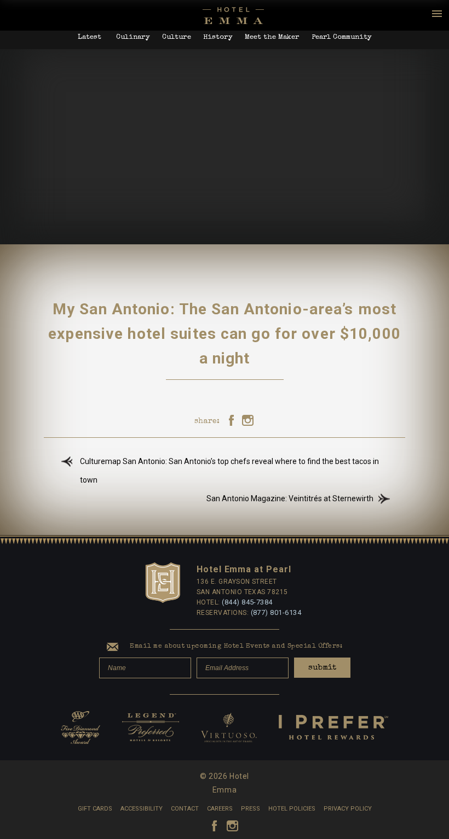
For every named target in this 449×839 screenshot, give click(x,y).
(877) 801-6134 (276, 612)
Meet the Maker (272, 37)
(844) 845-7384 (247, 602)
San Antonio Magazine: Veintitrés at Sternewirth (289, 498)
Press (250, 808)
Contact (185, 808)
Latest (89, 37)
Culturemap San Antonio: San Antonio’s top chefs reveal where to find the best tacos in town (229, 470)
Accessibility (141, 808)
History (218, 37)
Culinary (133, 37)
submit (322, 668)
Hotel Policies (291, 808)
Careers (220, 808)
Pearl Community (342, 37)
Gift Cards (95, 808)
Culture (176, 37)
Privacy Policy (348, 808)
